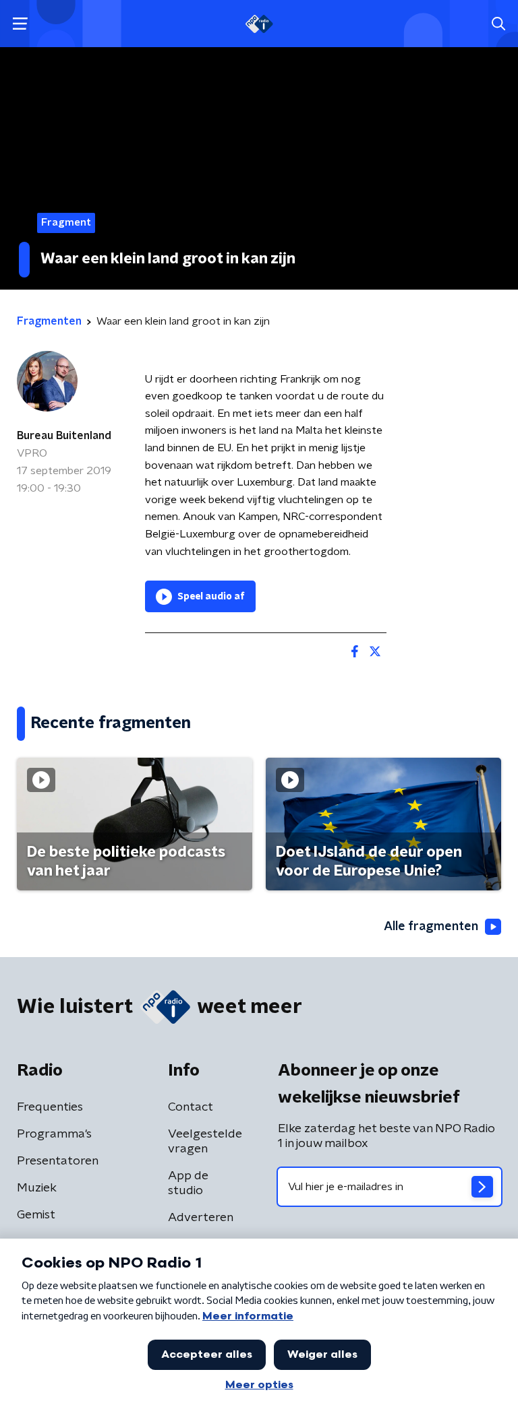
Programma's (54, 1134)
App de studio (188, 1183)
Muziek (37, 1188)
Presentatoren (57, 1161)
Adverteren (200, 1218)
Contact (190, 1107)
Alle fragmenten (431, 927)
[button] (20, 23)
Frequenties (50, 1107)
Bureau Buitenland (64, 435)
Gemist (36, 1215)
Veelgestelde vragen (205, 1141)
